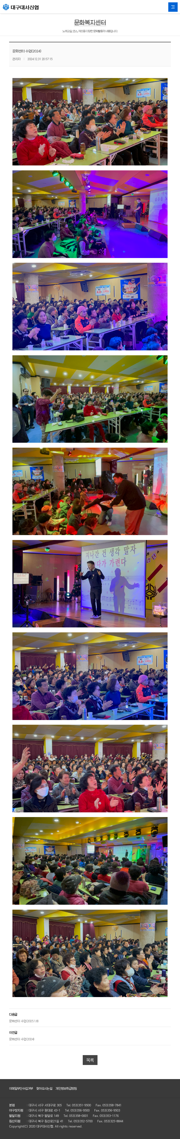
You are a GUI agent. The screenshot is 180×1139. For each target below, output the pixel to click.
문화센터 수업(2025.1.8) (24, 1021)
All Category (173, 7)
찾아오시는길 (44, 1088)
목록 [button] (90, 1060)
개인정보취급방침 (66, 1088)
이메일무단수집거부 (21, 1088)
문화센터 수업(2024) (21, 1039)
